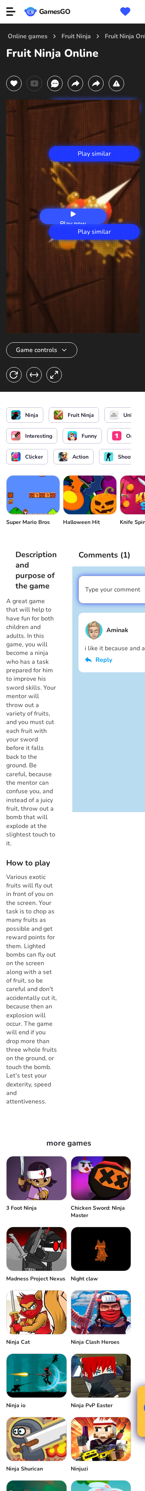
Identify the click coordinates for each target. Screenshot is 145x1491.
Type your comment (112, 589)
